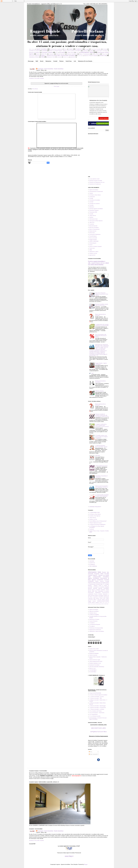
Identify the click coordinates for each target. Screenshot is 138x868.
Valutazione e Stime (51, 57)
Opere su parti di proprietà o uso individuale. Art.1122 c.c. (101, 486)
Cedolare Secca (93, 613)
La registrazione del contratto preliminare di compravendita (102, 325)
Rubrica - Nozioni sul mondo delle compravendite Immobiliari (58, 55)
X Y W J (104, 731)
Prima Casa (104, 54)
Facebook (91, 529)
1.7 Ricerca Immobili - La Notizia (96, 709)
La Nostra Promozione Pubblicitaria (97, 524)
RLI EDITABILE (92, 671)
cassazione (59, 57)
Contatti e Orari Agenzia (94, 515)
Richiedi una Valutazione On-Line (96, 182)
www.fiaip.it (69, 856)
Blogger (85, 864)
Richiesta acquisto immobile (95, 180)
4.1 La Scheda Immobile (94, 716)
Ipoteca (38, 54)
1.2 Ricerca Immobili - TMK (95, 698)
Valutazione (48, 61)
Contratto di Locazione (34, 50)
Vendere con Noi (93, 253)
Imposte (77, 52)
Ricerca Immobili (93, 237)
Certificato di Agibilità (94, 614)
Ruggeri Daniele (93, 239)
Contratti (105, 49)
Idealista (91, 217)
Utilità (42, 57)
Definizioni (85, 50)
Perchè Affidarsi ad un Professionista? (98, 521)
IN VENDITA (92, 564)
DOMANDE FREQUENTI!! (95, 506)
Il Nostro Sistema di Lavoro (101, 465)
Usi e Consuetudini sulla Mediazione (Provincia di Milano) (100, 336)
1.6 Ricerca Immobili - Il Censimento (97, 707)
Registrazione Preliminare (95, 629)
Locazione (51, 54)
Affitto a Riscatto (32, 49)
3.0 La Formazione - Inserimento (96, 712)
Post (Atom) (35, 88)
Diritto (91, 50)
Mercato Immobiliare (72, 54)
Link (75, 61)
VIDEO (107, 598)
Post (91, 751)
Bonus (65, 49)
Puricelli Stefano (93, 236)
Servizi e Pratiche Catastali (91, 55)
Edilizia (57, 52)
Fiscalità (62, 52)
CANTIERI (91, 561)
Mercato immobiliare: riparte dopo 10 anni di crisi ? (101, 305)
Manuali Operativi (60, 54)
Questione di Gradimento (95, 184)
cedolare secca (66, 57)
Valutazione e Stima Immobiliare (96, 631)
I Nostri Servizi (70, 52)
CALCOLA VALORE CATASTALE (96, 666)
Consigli (87, 49)
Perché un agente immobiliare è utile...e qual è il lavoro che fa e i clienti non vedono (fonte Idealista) (98, 263)
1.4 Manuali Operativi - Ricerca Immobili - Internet (101, 446)
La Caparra (92, 622)
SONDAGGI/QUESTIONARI (103, 601)
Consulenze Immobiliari (96, 49)
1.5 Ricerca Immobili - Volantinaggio (97, 705)
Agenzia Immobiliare (94, 611)
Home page (30, 61)
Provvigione (92, 626)
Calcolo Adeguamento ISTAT (95, 661)
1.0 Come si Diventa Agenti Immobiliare (98, 694)
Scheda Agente (80, 55)
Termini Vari (103, 55)
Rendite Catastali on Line (95, 663)
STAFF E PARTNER (93, 241)
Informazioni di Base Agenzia (95, 220)
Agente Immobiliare (42, 49)
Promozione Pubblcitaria (34, 55)
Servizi (41, 61)
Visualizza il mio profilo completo (36, 78)
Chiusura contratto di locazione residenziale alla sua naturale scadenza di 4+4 (102, 415)
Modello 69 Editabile (94, 653)
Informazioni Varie (86, 52)
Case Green (105, 602)
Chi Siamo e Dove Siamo (95, 194)
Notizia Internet (96, 54)
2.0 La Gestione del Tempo (95, 711)
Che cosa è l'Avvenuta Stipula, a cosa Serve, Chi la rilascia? (101, 294)
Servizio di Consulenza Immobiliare (100, 381)
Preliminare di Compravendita (96, 627)
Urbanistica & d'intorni (34, 57)
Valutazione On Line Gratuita (85, 61)
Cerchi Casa (69, 61)
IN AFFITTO (92, 562)
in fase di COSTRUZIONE (95, 693)
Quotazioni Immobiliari (94, 665)
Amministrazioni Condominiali (56, 49)
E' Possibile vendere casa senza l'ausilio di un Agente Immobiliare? (101, 436)
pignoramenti (72, 57)
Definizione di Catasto (94, 619)
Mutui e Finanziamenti (84, 54)
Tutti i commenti (93, 754)
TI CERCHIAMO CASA (94, 512)
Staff (37, 61)
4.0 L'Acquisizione (93, 714)
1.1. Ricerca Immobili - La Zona (96, 696)
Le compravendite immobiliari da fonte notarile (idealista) (102, 495)
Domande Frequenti (47, 52)
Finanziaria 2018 (93, 212)
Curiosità (44, 50)
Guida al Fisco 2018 (93, 648)
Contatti (55, 61)
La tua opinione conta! (94, 178)
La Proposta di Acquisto (94, 624)
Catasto (71, 49)
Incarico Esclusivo (93, 621)
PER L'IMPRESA (93, 566)
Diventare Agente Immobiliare (101, 50)
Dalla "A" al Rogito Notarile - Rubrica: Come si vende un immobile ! (65, 50)
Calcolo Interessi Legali (94, 659)
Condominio (79, 49)
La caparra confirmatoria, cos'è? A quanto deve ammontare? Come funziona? (102, 425)
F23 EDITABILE (92, 670)
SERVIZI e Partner (99, 391)
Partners (61, 61)
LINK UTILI (44, 54)
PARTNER (97, 455)
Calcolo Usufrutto (93, 655)
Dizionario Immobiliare (34, 52)
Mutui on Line (92, 668)
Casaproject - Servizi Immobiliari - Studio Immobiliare (50, 68)
